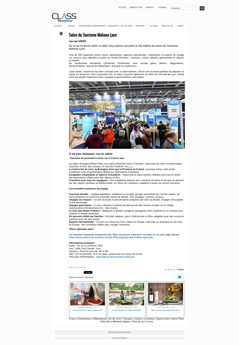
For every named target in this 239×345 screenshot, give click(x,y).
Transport (128, 318)
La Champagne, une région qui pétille (126, 310)
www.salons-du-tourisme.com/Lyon (115, 256)
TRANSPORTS (113, 26)
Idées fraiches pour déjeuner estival (165, 310)
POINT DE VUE (167, 26)
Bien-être (106, 321)
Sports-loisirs (163, 318)
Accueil (123, 7)
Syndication (126, 332)
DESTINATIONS (85, 26)
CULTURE (154, 26)
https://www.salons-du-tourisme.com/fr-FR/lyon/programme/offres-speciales (111, 237)
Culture (138, 318)
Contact (149, 7)
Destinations (84, 318)
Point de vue (138, 321)
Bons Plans (178, 318)
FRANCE (71, 26)
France (72, 318)
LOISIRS (180, 26)
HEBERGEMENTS (99, 26)
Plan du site (113, 332)
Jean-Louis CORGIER (77, 41)
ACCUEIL (58, 26)
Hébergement (100, 318)
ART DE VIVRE (127, 26)
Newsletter (136, 7)
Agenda (162, 7)
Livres (150, 321)
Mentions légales (121, 321)
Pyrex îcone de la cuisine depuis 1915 (87, 310)
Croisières (149, 318)
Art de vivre (115, 318)
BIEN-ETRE (140, 26)
